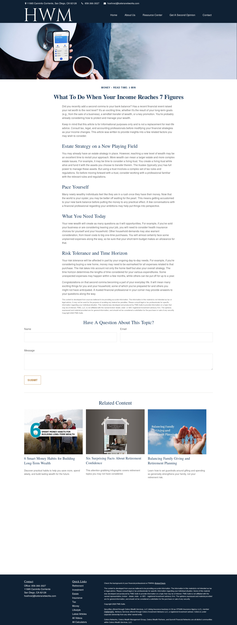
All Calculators (79, 622)
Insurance (77, 597)
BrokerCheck (160, 583)
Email (123, 329)
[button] (113, 14)
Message (29, 350)
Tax (74, 601)
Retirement (78, 585)
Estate (75, 593)
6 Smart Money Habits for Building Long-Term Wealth (49, 460)
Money (75, 605)
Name (27, 329)
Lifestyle (76, 609)
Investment (78, 589)
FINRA (106, 611)
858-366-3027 (92, 3)
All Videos (77, 618)
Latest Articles (79, 613)
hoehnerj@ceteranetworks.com (123, 3)
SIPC (112, 611)
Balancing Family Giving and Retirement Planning (169, 460)
